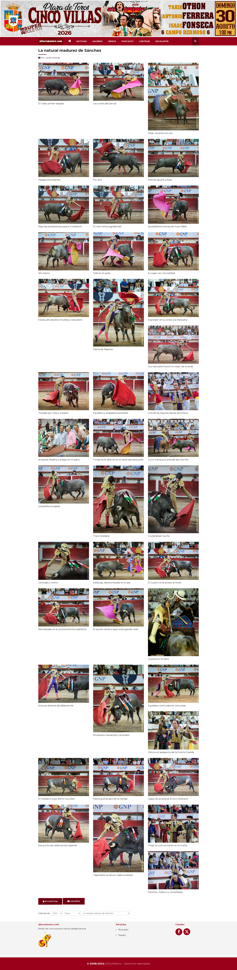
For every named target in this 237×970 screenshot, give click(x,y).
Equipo (122, 935)
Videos (112, 41)
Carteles (144, 41)
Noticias (82, 41)
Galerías (97, 41)
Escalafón (162, 41)
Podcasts (128, 41)
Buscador (124, 929)
